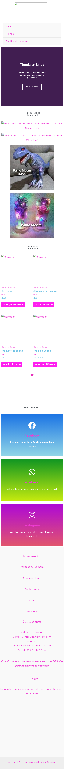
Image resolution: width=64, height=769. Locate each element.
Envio (32, 600)
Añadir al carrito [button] (44, 304)
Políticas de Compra (32, 566)
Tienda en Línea (32, 578)
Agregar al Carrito (13, 304)
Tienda (10, 33)
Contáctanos (32, 589)
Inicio (9, 26)
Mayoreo (32, 611)
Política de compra (17, 41)
